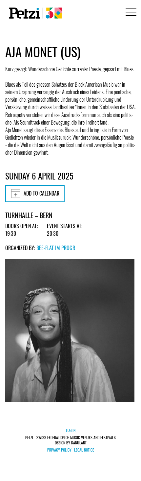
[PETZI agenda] (34, 13)
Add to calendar (41, 193)
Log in (70, 430)
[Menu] (130, 13)
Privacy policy (59, 450)
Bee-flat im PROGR (55, 248)
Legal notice (84, 450)
